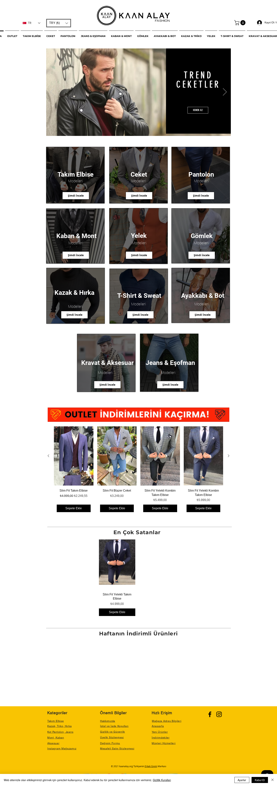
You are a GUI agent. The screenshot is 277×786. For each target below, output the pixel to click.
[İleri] (225, 92)
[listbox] (58, 23)
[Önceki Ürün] (48, 456)
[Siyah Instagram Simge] (219, 714)
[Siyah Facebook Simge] (209, 714)
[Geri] (52, 92)
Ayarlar (242, 780)
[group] (138, 470)
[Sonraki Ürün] (228, 456)
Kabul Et (260, 780)
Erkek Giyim (151, 766)
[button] (58, 23)
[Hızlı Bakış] (73, 456)
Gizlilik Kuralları (162, 780)
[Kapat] (272, 780)
